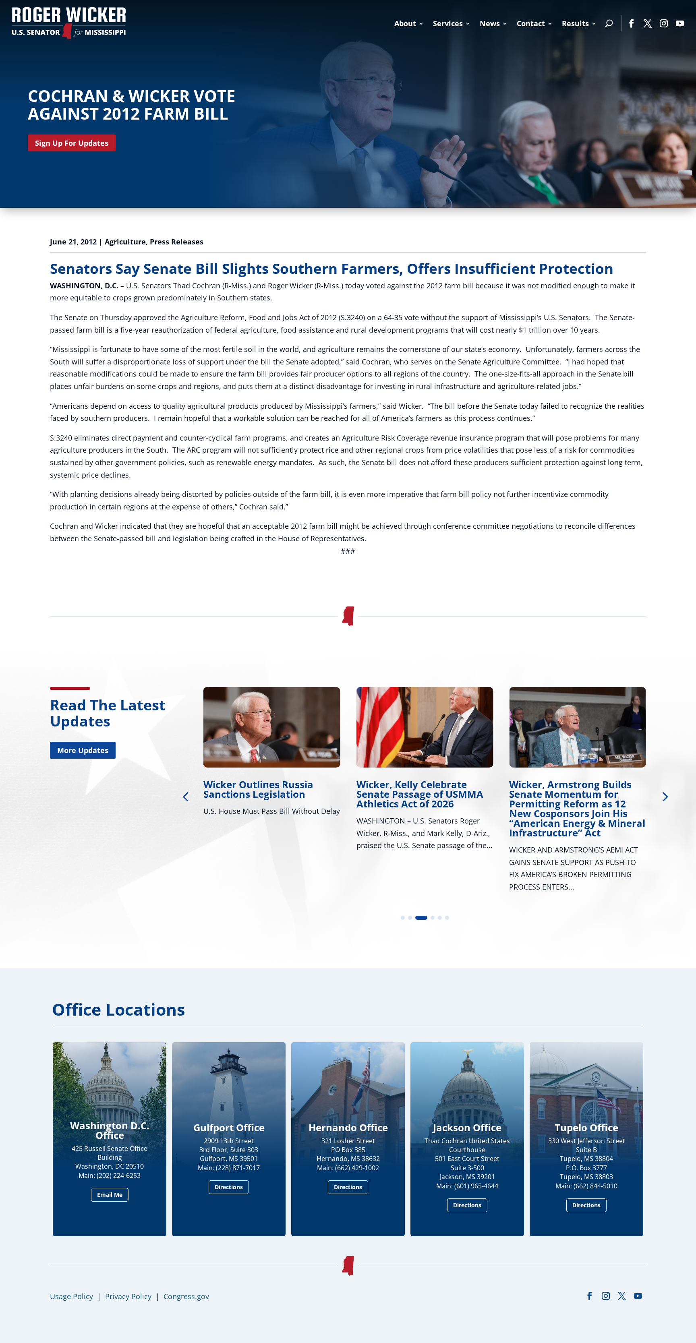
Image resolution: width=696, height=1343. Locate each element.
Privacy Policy (128, 1296)
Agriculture (125, 241)
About (405, 23)
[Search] (609, 23)
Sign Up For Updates (71, 143)
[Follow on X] (648, 23)
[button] (664, 796)
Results (575, 23)
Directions (229, 1187)
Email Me (109, 1194)
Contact (531, 23)
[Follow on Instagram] (664, 23)
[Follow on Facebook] (632, 23)
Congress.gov (186, 1296)
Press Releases (176, 241)
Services (448, 23)
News (490, 23)
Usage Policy (71, 1296)
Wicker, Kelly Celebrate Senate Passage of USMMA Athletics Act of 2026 (419, 794)
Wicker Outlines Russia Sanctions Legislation (258, 789)
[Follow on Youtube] (680, 23)
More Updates (82, 750)
